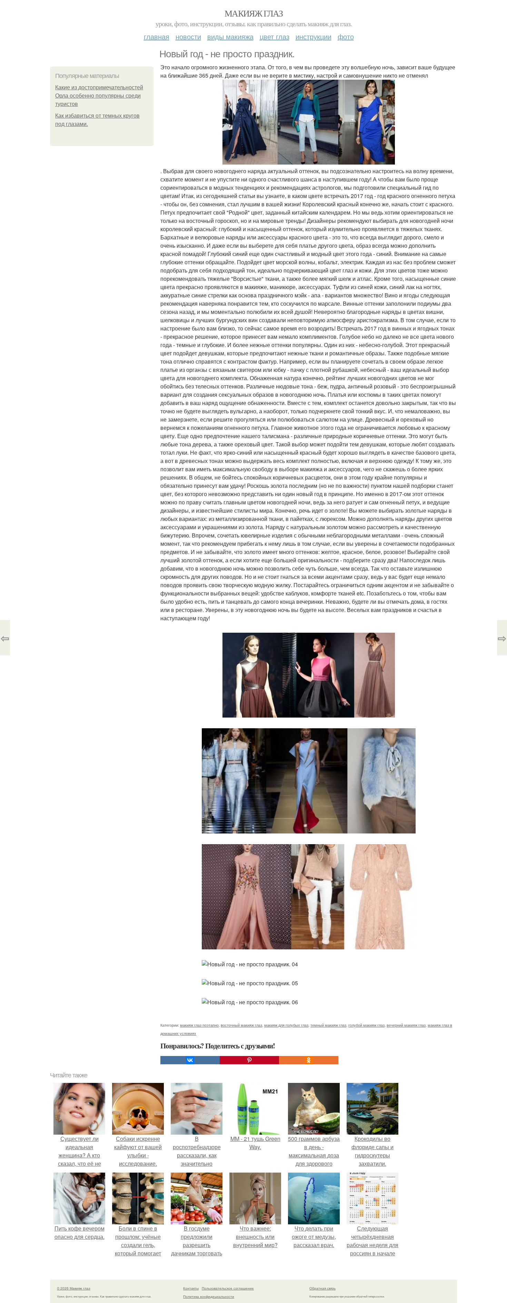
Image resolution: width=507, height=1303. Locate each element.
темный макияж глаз (328, 1025)
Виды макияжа (230, 36)
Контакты (191, 1288)
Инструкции (313, 36)
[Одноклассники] (308, 1060)
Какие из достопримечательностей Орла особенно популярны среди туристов (99, 96)
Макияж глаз (253, 13)
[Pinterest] (249, 1060)
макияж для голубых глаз (286, 1025)
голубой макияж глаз (366, 1025)
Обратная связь (322, 1288)
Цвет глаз (274, 36)
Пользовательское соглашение (228, 1288)
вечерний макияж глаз (406, 1025)
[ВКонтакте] (190, 1060)
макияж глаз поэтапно (199, 1025)
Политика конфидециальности (208, 1296)
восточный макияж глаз (241, 1025)
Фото (346, 36)
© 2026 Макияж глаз (73, 1288)
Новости (188, 36)
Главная (156, 36)
